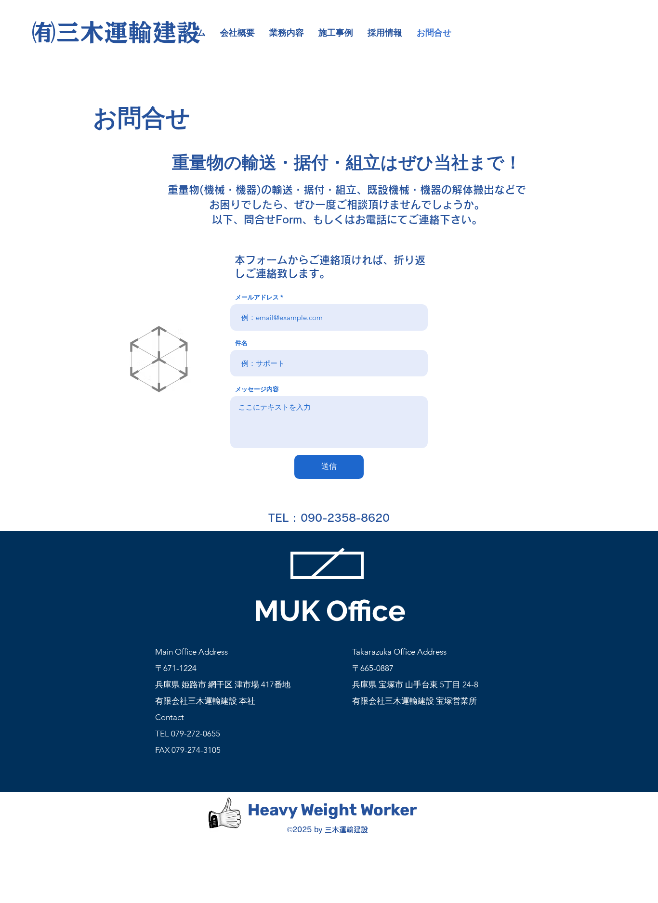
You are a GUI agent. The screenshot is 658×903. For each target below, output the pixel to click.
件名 (241, 343)
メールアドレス (257, 297)
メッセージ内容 (257, 389)
